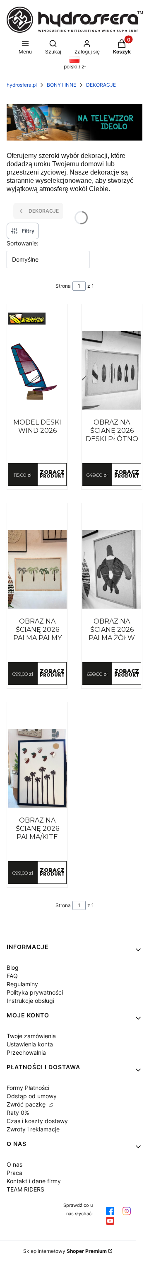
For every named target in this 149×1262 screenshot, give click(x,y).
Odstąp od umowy (32, 1095)
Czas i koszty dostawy (37, 1120)
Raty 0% (18, 1112)
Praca (14, 1172)
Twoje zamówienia (31, 1035)
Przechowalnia (26, 1052)
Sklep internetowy (65, 1251)
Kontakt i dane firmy (34, 1180)
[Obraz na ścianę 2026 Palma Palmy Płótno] (37, 569)
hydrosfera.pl (22, 85)
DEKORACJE (101, 85)
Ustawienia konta (30, 1044)
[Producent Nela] (37, 318)
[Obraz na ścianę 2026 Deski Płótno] (111, 370)
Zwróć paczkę (27, 1104)
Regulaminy (22, 984)
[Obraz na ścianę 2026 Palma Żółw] (111, 569)
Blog (13, 967)
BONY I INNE (61, 85)
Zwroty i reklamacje (33, 1129)
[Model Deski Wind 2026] (37, 370)
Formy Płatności (28, 1087)
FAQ (12, 975)
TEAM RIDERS (25, 1189)
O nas (14, 1164)
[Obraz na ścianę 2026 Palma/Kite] (37, 768)
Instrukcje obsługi (30, 1000)
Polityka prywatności (35, 992)
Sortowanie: (22, 243)
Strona (63, 286)
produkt (52, 474)
